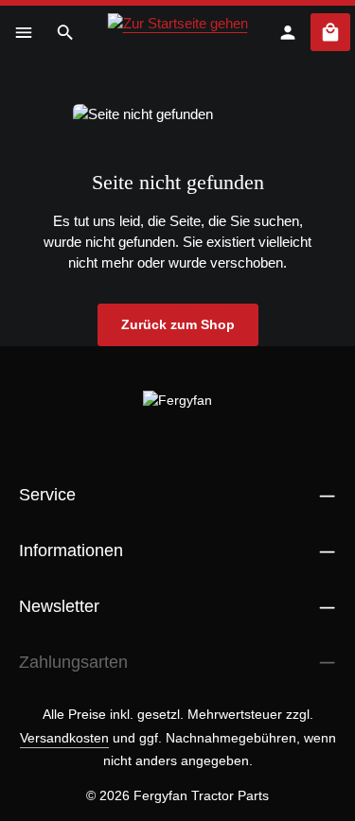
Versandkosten (64, 737)
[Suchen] (65, 32)
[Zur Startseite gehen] (178, 32)
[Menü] (24, 32)
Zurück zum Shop (178, 324)
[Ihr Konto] (288, 32)
